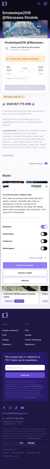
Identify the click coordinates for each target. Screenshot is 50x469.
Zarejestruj (6, 344)
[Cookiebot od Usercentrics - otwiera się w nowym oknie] (31, 186)
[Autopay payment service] (31, 443)
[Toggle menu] (45, 3)
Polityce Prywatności (30, 397)
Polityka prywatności (18, 452)
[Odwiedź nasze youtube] (46, 163)
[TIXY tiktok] (16, 408)
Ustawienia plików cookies (10, 456)
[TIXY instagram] (10, 408)
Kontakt (28, 335)
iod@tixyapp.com (34, 438)
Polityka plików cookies (34, 452)
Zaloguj (5, 339)
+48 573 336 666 (15, 418)
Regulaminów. (32, 444)
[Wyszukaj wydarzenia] (39, 3)
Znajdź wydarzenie (10, 330)
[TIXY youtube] (22, 408)
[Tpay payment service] (21, 443)
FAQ (26, 330)
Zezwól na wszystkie (25, 265)
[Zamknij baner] (46, 186)
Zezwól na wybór (25, 273)
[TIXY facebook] (4, 408)
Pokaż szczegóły (36, 258)
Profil (4, 335)
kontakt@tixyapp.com (17, 413)
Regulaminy (30, 344)
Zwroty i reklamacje (33, 339)
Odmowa (25, 281)
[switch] (44, 234)
